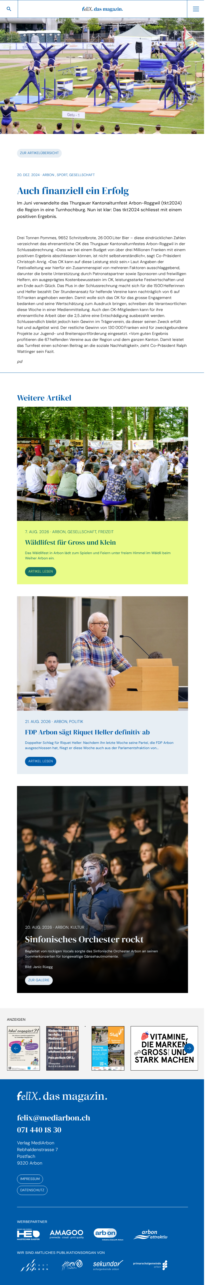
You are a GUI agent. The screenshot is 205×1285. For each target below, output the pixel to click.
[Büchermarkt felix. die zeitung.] (23, 1038)
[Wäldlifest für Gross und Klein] (100, 492)
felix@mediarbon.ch (53, 1107)
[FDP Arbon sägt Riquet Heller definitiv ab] (100, 680)
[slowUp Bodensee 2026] (69, 1038)
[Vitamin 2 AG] (125, 1038)
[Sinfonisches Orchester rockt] (100, 944)
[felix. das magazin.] (100, 9)
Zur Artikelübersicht (39, 151)
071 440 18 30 (39, 1119)
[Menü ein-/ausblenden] (192, 9)
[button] (16, 1038)
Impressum (29, 1169)
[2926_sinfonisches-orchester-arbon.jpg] (100, 881)
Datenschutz (32, 1180)
